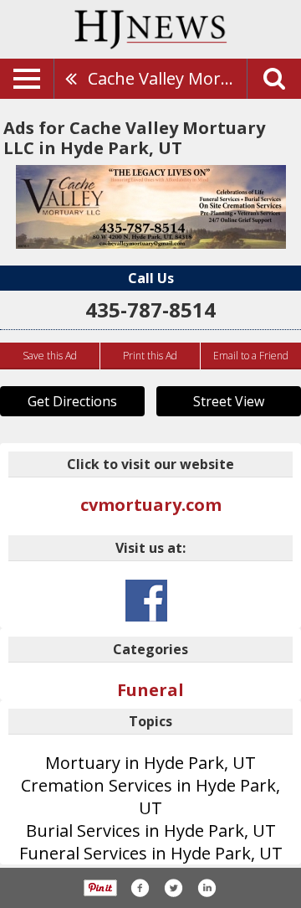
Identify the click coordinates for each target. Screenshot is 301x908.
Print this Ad (150, 355)
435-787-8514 (150, 309)
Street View (228, 401)
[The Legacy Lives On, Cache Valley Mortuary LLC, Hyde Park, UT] (151, 207)
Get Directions (72, 401)
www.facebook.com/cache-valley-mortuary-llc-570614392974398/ (146, 601)
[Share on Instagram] (206, 888)
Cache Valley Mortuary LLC (167, 78)
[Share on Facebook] (139, 888)
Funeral (150, 689)
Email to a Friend (250, 355)
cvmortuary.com (151, 504)
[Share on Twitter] (173, 888)
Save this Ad (50, 355)
